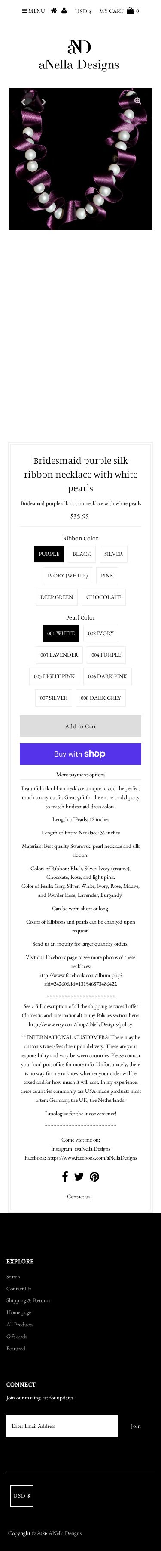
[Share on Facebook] (65, 1178)
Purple (49, 554)
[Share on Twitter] (79, 1178)
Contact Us (18, 1288)
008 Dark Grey (101, 697)
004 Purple (106, 654)
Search (13, 1276)
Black (82, 554)
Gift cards (16, 1336)
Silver (113, 554)
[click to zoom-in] (137, 101)
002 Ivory (101, 633)
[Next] (44, 101)
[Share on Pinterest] (94, 1178)
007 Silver (53, 697)
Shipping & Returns (28, 1300)
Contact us (78, 1196)
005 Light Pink (54, 676)
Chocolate (103, 597)
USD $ (83, 11)
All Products (19, 1324)
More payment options (80, 774)
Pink (107, 575)
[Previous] (23, 101)
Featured (15, 1348)
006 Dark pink (107, 676)
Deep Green (56, 597)
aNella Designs (65, 1533)
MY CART (119, 11)
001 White (61, 633)
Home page (18, 1312)
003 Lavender (59, 654)
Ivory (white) (68, 575)
